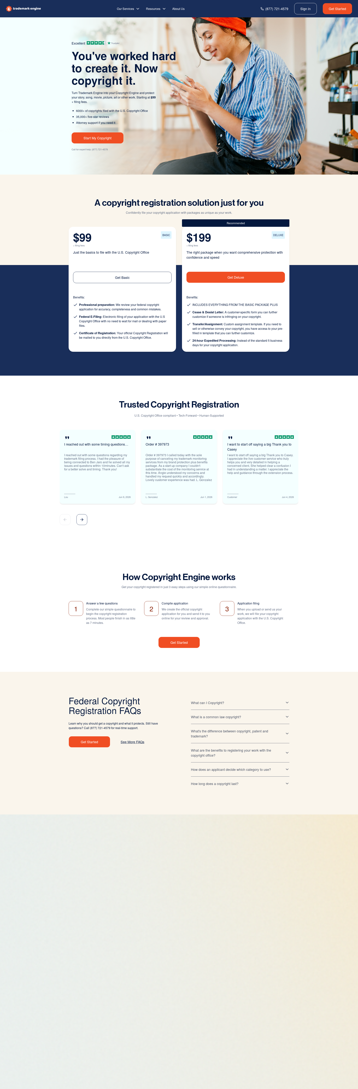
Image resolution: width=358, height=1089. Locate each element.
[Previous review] (65, 519)
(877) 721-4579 (100, 149)
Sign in (305, 8)
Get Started (337, 8)
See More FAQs (132, 741)
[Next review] (81, 519)
